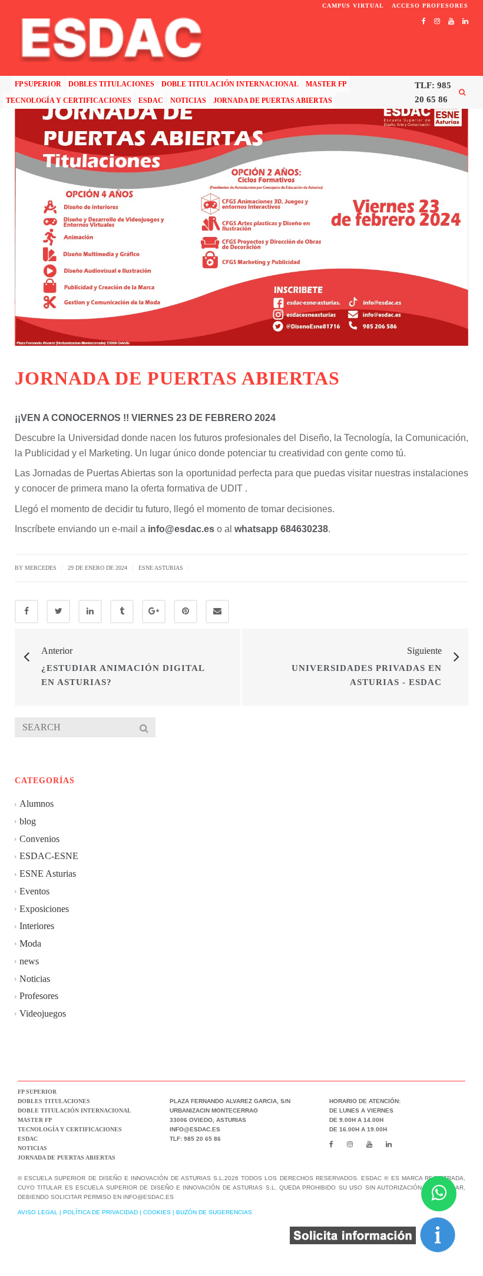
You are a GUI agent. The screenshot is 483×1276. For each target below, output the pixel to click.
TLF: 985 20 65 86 (433, 92)
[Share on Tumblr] (122, 611)
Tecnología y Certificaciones (68, 100)
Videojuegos (42, 1013)
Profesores (38, 996)
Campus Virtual (354, 5)
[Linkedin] (465, 21)
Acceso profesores (430, 5)
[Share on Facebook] (26, 611)
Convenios (39, 839)
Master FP (326, 84)
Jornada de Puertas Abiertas (272, 100)
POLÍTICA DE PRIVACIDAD (100, 1212)
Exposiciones (44, 909)
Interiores (36, 926)
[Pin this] (185, 611)
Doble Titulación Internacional (230, 84)
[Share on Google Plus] (154, 611)
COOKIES (157, 1212)
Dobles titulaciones (111, 84)
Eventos (34, 891)
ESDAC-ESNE (48, 856)
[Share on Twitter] (58, 611)
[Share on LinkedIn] (90, 611)
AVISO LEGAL (38, 1212)
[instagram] (437, 21)
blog (27, 821)
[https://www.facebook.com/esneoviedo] (424, 21)
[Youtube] (451, 21)
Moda (30, 943)
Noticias (188, 100)
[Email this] (217, 611)
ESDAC (150, 100)
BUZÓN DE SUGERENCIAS (214, 1212)
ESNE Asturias (160, 567)
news (29, 961)
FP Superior (38, 84)
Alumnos (36, 804)
